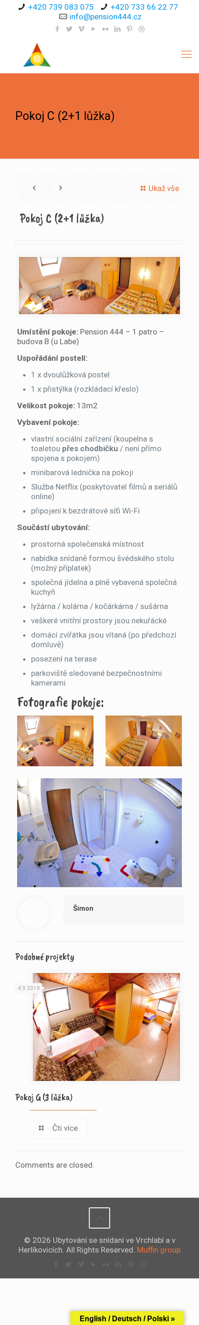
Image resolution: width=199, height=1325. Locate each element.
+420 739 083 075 (61, 7)
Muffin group (158, 1249)
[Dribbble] (142, 29)
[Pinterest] (130, 29)
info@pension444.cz (105, 16)
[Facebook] (57, 29)
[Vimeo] (82, 29)
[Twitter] (70, 29)
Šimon (83, 908)
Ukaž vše (164, 188)
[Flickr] (106, 29)
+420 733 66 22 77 (144, 7)
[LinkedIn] (118, 29)
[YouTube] (94, 29)
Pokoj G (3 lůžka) (44, 1097)
